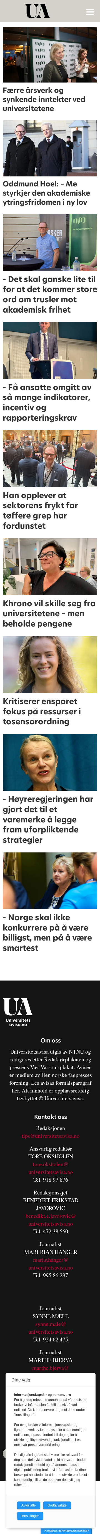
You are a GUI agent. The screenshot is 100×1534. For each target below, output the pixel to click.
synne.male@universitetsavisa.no (50, 1327)
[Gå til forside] (50, 11)
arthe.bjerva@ (53, 1367)
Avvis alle (28, 1505)
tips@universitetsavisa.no (50, 1135)
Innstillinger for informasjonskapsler (66, 1530)
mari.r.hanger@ (50, 1259)
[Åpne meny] (90, 11)
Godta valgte (57, 1505)
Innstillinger (30, 1516)
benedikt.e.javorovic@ (51, 1215)
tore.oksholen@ (50, 1164)
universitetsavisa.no (50, 1172)
